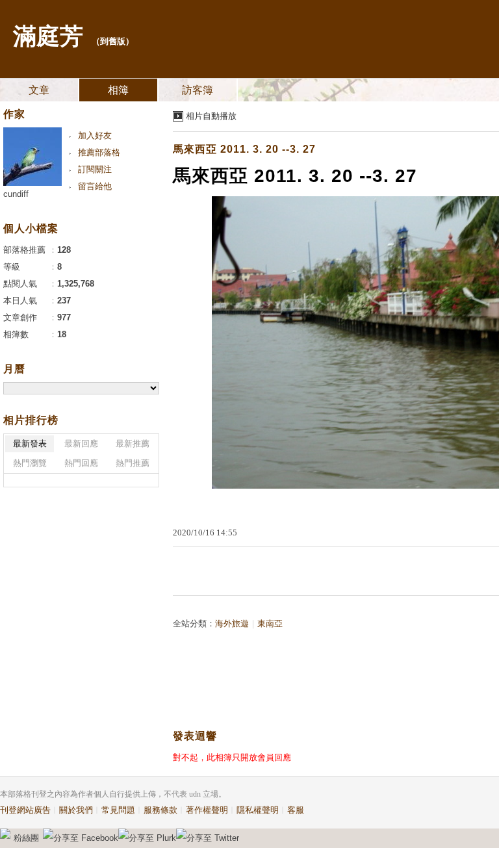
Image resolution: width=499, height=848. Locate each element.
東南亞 (270, 623)
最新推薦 (132, 443)
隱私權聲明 (258, 810)
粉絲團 (26, 838)
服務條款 (160, 810)
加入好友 (95, 135)
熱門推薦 (132, 463)
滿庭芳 (48, 36)
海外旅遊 (232, 623)
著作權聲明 (207, 810)
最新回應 (81, 443)
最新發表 (30, 443)
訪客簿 (197, 90)
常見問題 (118, 810)
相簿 (118, 90)
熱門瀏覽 (30, 463)
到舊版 (112, 41)
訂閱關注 (95, 169)
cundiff (16, 194)
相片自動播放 (211, 116)
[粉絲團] (5, 834)
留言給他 (95, 186)
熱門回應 (81, 463)
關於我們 (76, 810)
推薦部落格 (99, 152)
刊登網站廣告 (25, 810)
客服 (295, 810)
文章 (39, 90)
